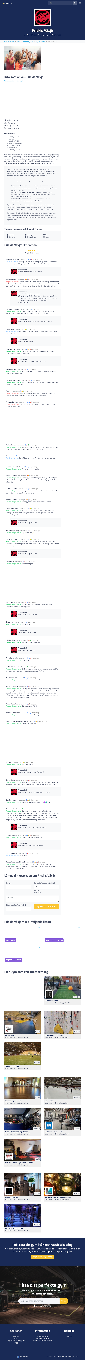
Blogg (16, 1343)
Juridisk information (42, 1338)
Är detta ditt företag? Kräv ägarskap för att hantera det (42, 35)
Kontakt (69, 1336)
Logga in (16, 1338)
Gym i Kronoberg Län (25, 41)
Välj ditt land (24, 1357)
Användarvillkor (42, 1336)
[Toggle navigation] (80, 3)
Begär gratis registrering (42, 1257)
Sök (65, 1301)
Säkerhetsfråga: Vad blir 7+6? (16, 905)
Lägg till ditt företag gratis (16, 1341)
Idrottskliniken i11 (52, 1001)
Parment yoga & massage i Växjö (58, 1197)
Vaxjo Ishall (49, 1101)
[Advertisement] (62, 60)
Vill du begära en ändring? (13, 81)
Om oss (16, 1336)
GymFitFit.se (9, 41)
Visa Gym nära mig (43, 1306)
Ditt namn (9, 883)
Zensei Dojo (9, 1035)
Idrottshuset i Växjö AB (54, 1035)
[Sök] (75, 3)
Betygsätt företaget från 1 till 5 (44, 883)
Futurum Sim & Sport (53, 1132)
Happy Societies (11, 1197)
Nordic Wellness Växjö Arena (16, 1132)
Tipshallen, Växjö (12, 1066)
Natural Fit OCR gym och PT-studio (19, 1163)
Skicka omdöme (47, 906)
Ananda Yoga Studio (13, 1101)
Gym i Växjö (40, 41)
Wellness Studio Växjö (14, 1228)
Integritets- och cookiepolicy (42, 1341)
